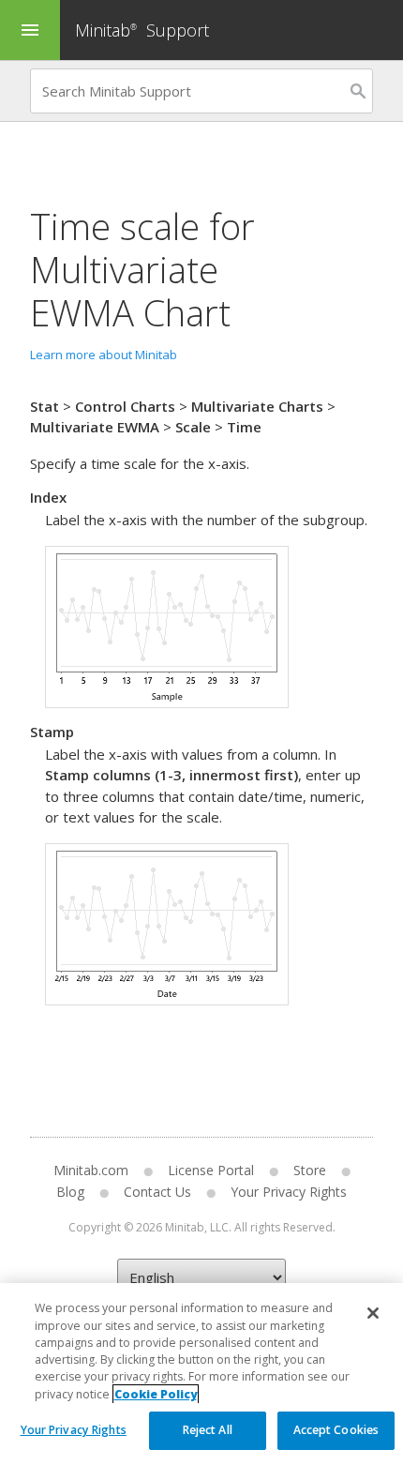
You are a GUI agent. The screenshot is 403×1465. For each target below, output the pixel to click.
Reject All (207, 1430)
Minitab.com (90, 1170)
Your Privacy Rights (74, 1430)
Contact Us (157, 1192)
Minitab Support (142, 30)
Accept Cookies (336, 1430)
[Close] (373, 1313)
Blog (70, 1192)
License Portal (211, 1170)
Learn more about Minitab (103, 354)
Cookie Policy (155, 1394)
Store (309, 1170)
